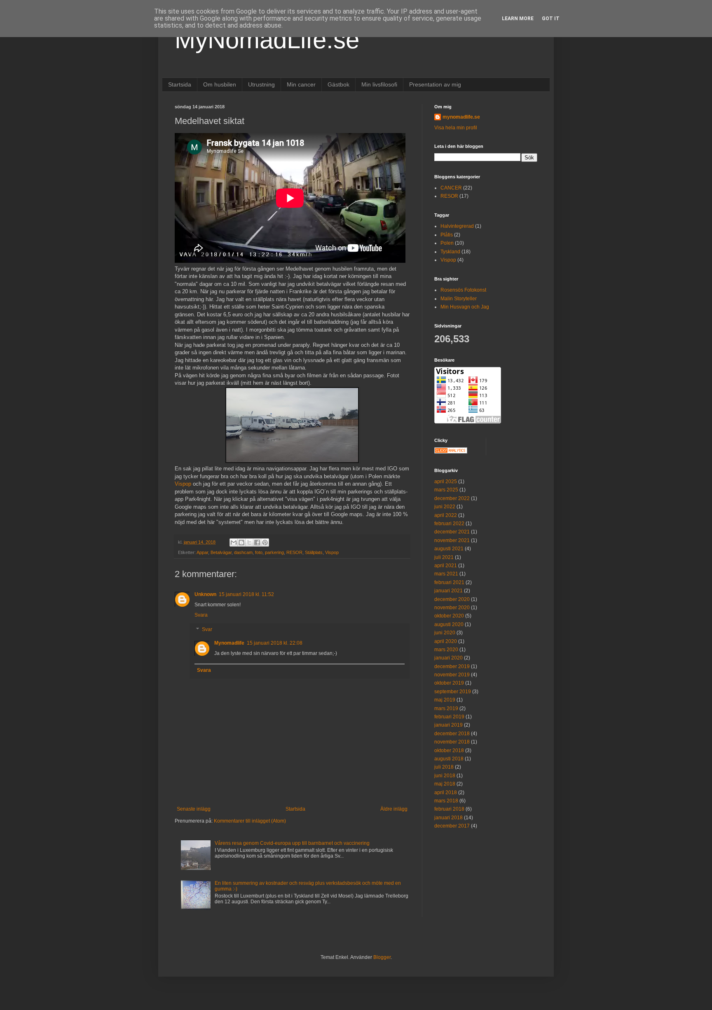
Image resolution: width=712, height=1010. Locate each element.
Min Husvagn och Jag (464, 307)
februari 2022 (449, 523)
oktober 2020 (449, 616)
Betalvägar (221, 552)
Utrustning (261, 84)
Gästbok (338, 84)
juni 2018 (444, 776)
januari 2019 (448, 725)
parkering (274, 552)
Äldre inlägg (394, 809)
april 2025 (445, 481)
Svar (207, 630)
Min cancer (301, 84)
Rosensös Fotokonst (463, 290)
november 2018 (452, 742)
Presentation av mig (435, 84)
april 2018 (445, 792)
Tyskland (450, 252)
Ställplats (314, 552)
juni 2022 (444, 507)
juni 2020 (444, 633)
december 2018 (452, 733)
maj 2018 (444, 784)
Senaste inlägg (194, 809)
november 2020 (452, 607)
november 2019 (452, 675)
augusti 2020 (449, 624)
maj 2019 (444, 700)
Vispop (183, 484)
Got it (551, 18)
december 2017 (452, 826)
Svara (201, 615)
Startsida (179, 84)
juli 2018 (444, 767)
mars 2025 (446, 490)
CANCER (451, 188)
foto (258, 552)
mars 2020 (446, 649)
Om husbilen (219, 84)
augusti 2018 (449, 759)
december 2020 (452, 599)
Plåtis (446, 235)
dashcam (243, 552)
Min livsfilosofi (379, 84)
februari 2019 (449, 717)
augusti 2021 (449, 549)
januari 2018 (448, 818)
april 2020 (445, 641)
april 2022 (445, 515)
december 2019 (452, 666)
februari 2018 (449, 809)
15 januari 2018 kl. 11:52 (246, 594)
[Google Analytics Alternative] (450, 452)
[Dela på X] (249, 542)
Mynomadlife (229, 643)
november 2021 (452, 540)
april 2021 (445, 565)
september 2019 (452, 691)
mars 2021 (446, 574)
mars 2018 (446, 801)
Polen (447, 243)
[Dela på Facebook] (257, 542)
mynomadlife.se (461, 117)
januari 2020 (448, 658)
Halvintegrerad (457, 226)
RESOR (294, 552)
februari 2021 (449, 582)
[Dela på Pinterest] (265, 542)
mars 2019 (446, 708)
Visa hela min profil (455, 128)
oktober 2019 (449, 683)
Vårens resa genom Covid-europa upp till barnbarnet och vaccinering (292, 843)
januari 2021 (448, 591)
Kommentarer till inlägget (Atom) (250, 821)
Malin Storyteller (458, 299)
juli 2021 (444, 557)
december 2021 (452, 532)
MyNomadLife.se (267, 40)
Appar (202, 552)
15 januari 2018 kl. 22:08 (274, 643)
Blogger (382, 957)
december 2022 (452, 498)
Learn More (518, 18)
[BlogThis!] (241, 542)
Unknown (205, 594)
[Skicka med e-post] (234, 542)
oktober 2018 (449, 750)
